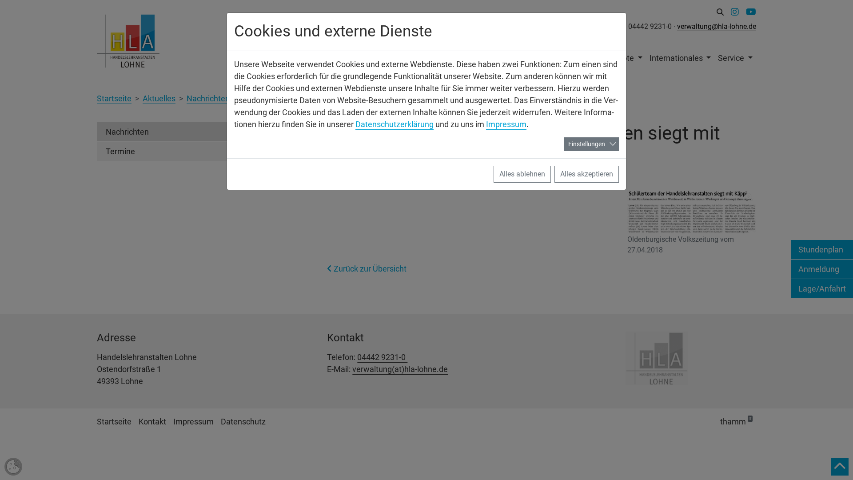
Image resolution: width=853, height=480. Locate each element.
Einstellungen (586, 144)
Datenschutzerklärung (394, 124)
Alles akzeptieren (586, 174)
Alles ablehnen (522, 174)
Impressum (506, 124)
